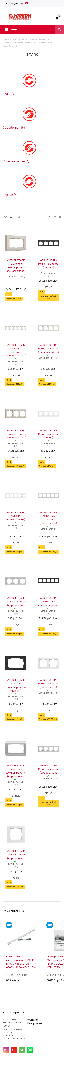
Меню (14, 29)
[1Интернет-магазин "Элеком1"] (20, 19)
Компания (32, 1019)
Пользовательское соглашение (12, 1030)
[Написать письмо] (26, 3)
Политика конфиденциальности (14, 1037)
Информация (34, 1023)
